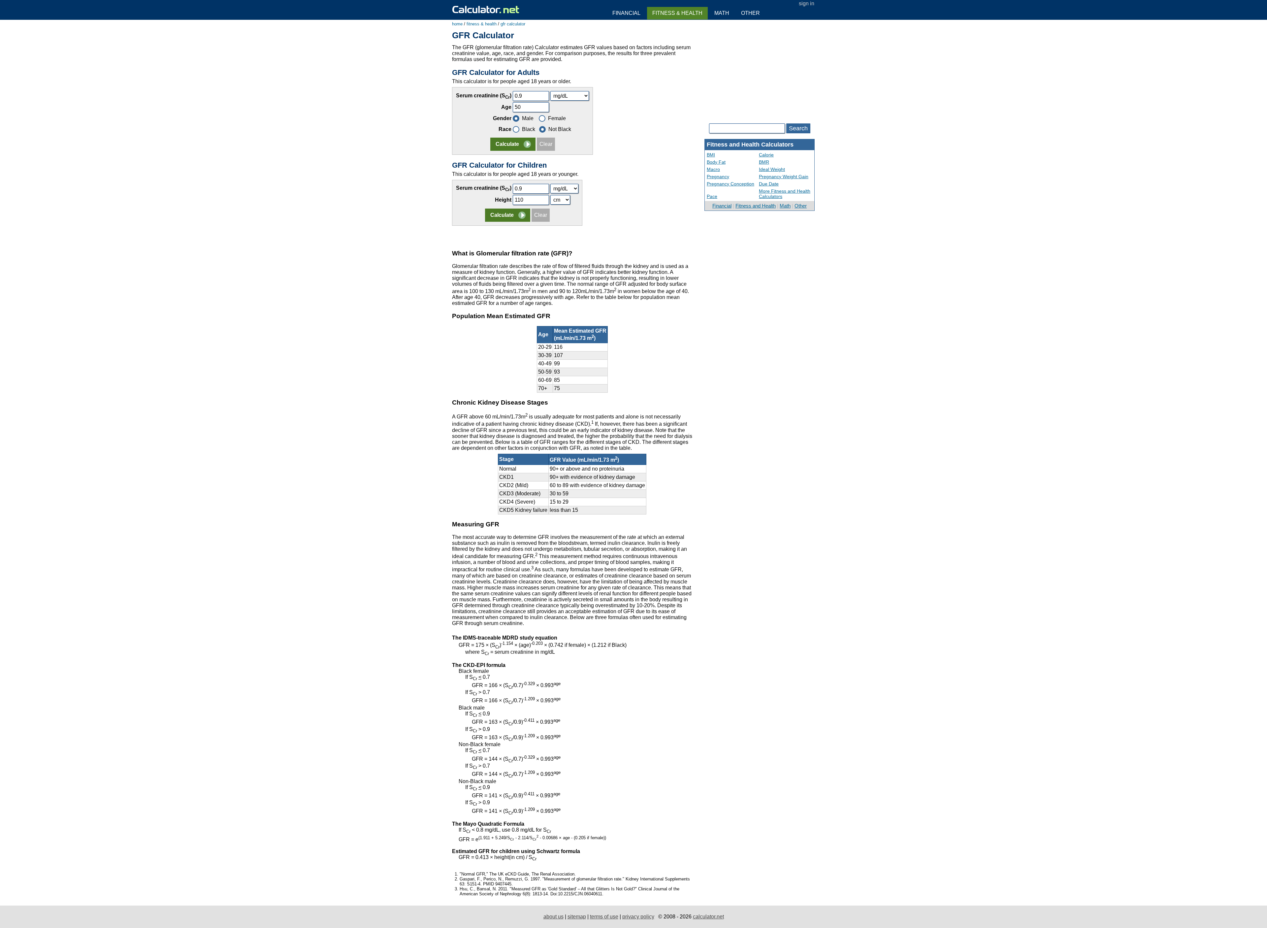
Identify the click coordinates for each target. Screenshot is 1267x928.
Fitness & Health (677, 13)
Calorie (766, 154)
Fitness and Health (755, 206)
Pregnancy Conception (730, 183)
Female (557, 118)
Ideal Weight (772, 169)
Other (801, 206)
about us (553, 916)
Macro (713, 169)
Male (528, 118)
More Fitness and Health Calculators (784, 193)
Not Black (559, 129)
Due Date (769, 183)
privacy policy (638, 916)
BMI (711, 154)
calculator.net (708, 916)
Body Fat (716, 162)
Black (528, 129)
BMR (764, 162)
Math (785, 206)
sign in (806, 3)
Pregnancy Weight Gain (783, 176)
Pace (712, 196)
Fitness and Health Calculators (750, 144)
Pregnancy (718, 176)
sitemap (577, 916)
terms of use (604, 916)
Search (798, 128)
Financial (721, 206)
